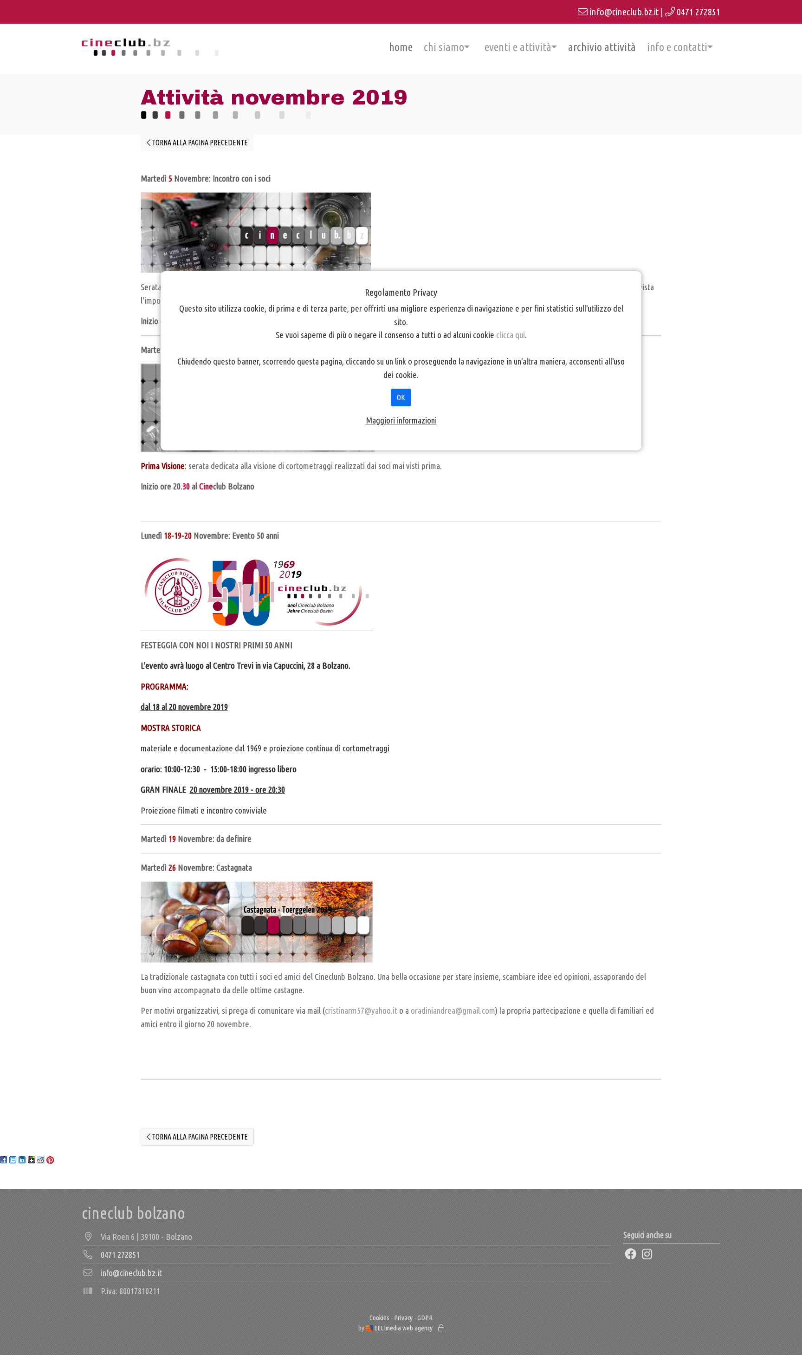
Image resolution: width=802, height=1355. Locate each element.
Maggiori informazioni (401, 420)
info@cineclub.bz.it (624, 12)
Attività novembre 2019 (274, 97)
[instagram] (647, 1254)
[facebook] (630, 1254)
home (401, 46)
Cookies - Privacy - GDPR (401, 1318)
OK (401, 397)
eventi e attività (518, 46)
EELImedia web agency (403, 1328)
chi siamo (444, 46)
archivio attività (602, 46)
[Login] (441, 1328)
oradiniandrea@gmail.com (453, 1010)
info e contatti (677, 46)
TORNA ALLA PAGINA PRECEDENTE (199, 142)
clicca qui (510, 335)
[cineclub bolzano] (150, 47)
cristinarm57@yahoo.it (361, 1010)
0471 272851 (698, 12)
